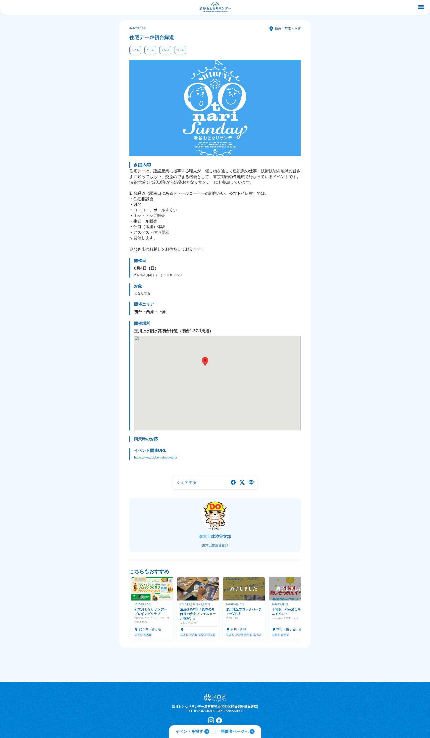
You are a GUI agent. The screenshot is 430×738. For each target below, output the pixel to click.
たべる (150, 49)
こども (135, 49)
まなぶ (165, 49)
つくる (180, 49)
